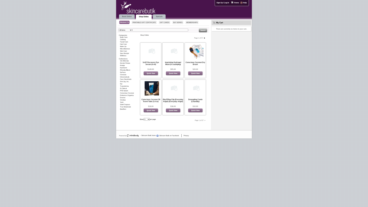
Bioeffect (123, 109)
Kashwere (123, 68)
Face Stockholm (125, 79)
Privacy (186, 135)
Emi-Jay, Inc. (124, 81)
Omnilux (123, 100)
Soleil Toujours (125, 104)
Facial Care (124, 42)
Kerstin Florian (125, 63)
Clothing (123, 39)
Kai (121, 84)
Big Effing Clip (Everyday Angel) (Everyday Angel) (173, 100)
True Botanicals (125, 107)
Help (245, 3)
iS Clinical (123, 88)
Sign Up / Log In (222, 3)
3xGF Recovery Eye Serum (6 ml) (151, 63)
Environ (122, 97)
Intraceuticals (124, 77)
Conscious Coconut (127, 93)
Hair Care (123, 44)
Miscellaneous (125, 49)
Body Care (124, 37)
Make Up (123, 46)
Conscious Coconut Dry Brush (195, 63)
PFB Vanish (124, 91)
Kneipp (122, 65)
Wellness (123, 55)
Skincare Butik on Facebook (169, 135)
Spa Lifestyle (124, 53)
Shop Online (144, 35)
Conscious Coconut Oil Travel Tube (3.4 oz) (150, 100)
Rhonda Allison (125, 70)
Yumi (121, 102)
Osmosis (123, 74)
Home (236, 3)
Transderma (124, 86)
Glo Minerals (124, 61)
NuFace (123, 72)
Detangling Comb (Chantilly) (195, 100)
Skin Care (123, 51)
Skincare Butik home (148, 135)
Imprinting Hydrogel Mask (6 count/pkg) (173, 63)
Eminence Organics (127, 95)
